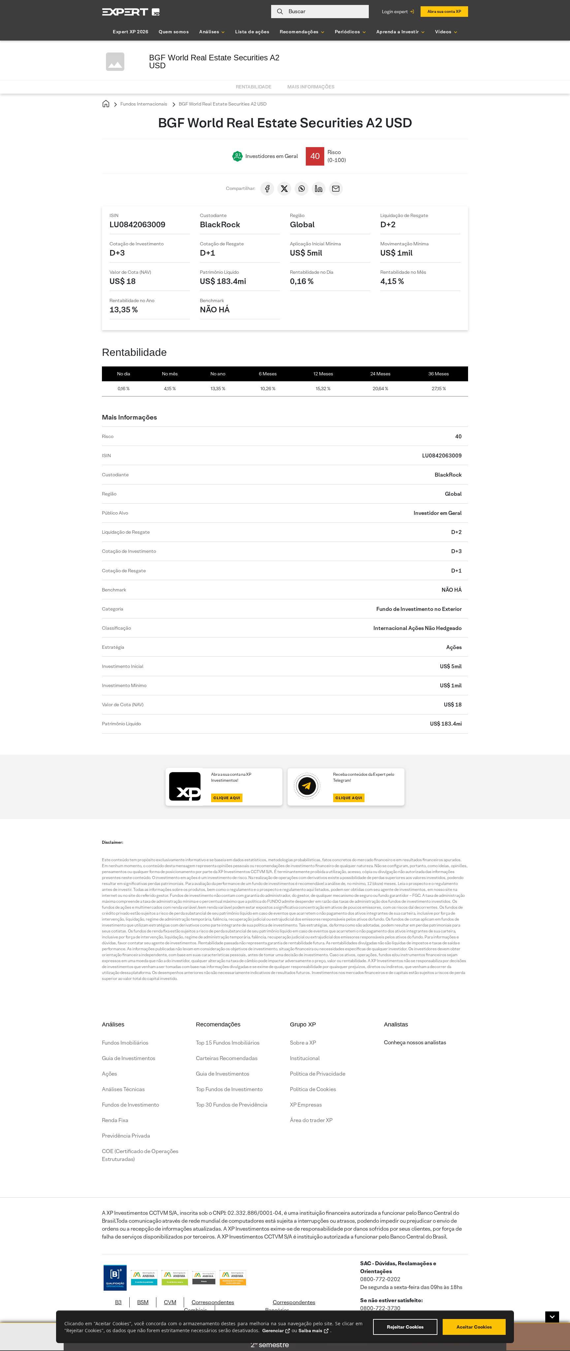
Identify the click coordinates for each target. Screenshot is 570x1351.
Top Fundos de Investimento (229, 1089)
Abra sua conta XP (444, 11)
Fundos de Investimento (130, 1104)
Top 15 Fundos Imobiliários (228, 1042)
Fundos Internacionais (143, 104)
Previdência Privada (126, 1135)
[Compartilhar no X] (284, 189)
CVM (170, 1302)
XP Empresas (306, 1104)
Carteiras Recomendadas (227, 1058)
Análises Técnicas (123, 1089)
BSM (142, 1302)
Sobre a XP (303, 1042)
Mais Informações (310, 87)
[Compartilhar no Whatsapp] (301, 189)
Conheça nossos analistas (415, 1042)
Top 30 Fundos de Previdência (232, 1104)
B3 (118, 1302)
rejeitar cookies (405, 1327)
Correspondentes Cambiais (209, 1306)
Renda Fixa (115, 1120)
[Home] (106, 104)
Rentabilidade (253, 87)
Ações (109, 1073)
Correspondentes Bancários (290, 1306)
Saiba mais (310, 1331)
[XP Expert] (131, 12)
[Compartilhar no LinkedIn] (319, 189)
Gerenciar (273, 1331)
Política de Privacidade (317, 1073)
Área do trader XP (311, 1120)
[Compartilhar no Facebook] (267, 189)
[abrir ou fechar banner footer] (552, 1317)
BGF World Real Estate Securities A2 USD (222, 104)
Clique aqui (226, 798)
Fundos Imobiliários (125, 1042)
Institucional (305, 1058)
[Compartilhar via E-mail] (336, 189)
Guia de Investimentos (128, 1058)
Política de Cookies (313, 1089)
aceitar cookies (474, 1327)
